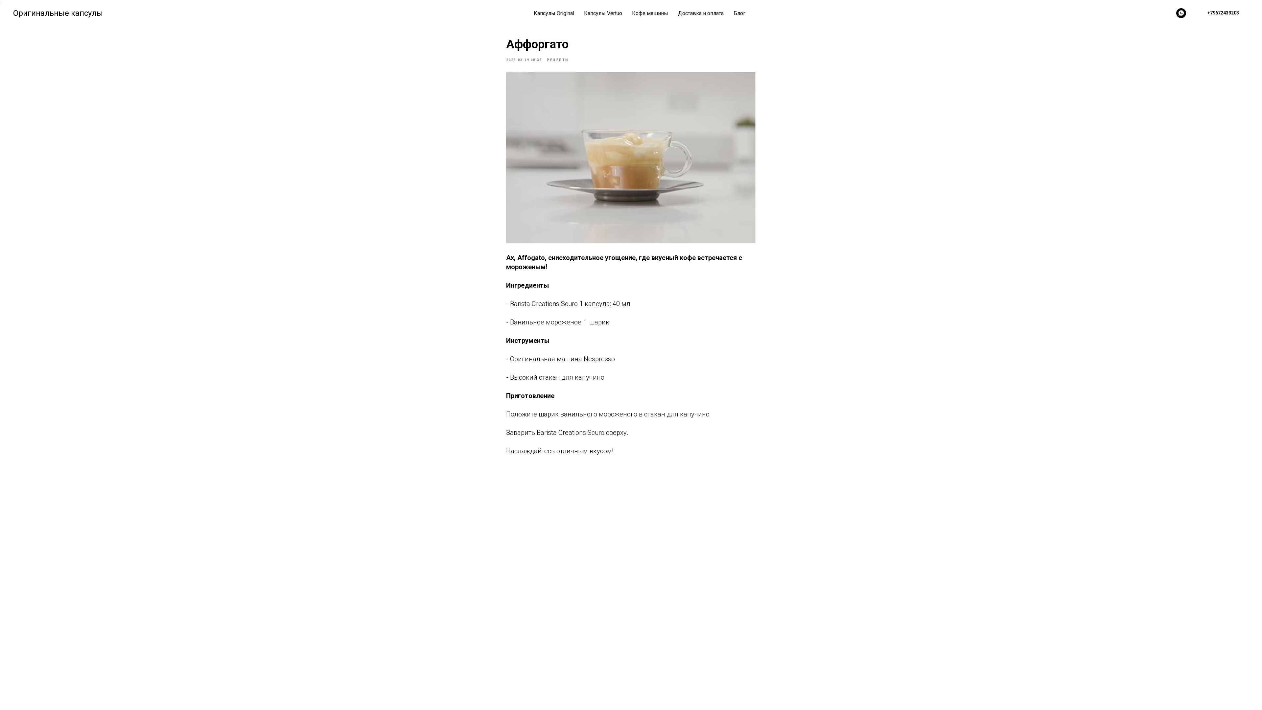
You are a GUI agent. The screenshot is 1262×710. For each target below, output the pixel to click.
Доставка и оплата (701, 13)
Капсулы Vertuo (603, 13)
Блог (739, 13)
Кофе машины (650, 13)
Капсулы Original (554, 13)
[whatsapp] (1181, 13)
